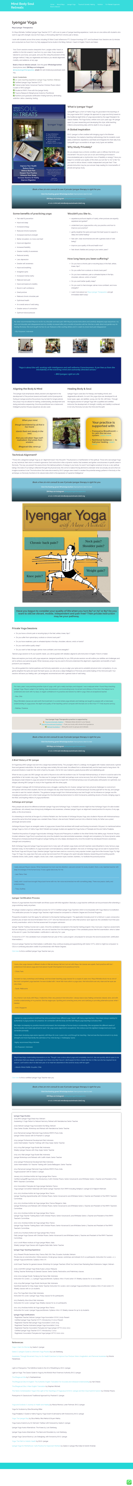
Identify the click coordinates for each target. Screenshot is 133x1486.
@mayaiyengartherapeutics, (24, 70)
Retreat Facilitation (53, 727)
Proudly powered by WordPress (22, 1466)
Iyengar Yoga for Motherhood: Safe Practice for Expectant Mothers (36, 1446)
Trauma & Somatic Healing (86, 4)
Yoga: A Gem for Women (21, 1347)
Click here (15, 951)
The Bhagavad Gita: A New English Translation (28, 1386)
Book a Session (55, 6)
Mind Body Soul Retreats (22, 5)
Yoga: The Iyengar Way (20, 1418)
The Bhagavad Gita (19, 1377)
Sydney (43, 1466)
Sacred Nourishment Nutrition (52, 724)
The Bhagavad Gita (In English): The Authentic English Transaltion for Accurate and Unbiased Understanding (50, 1382)
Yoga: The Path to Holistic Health (24, 1441)
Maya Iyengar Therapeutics (97, 292)
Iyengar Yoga (71, 4)
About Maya (60, 4)
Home (52, 4)
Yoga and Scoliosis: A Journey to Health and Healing (30, 1405)
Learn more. (105, 435)
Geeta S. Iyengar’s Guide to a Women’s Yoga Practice (31, 1352)
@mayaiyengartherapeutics (75, 198)
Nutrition (100, 4)
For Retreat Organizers (113, 4)
